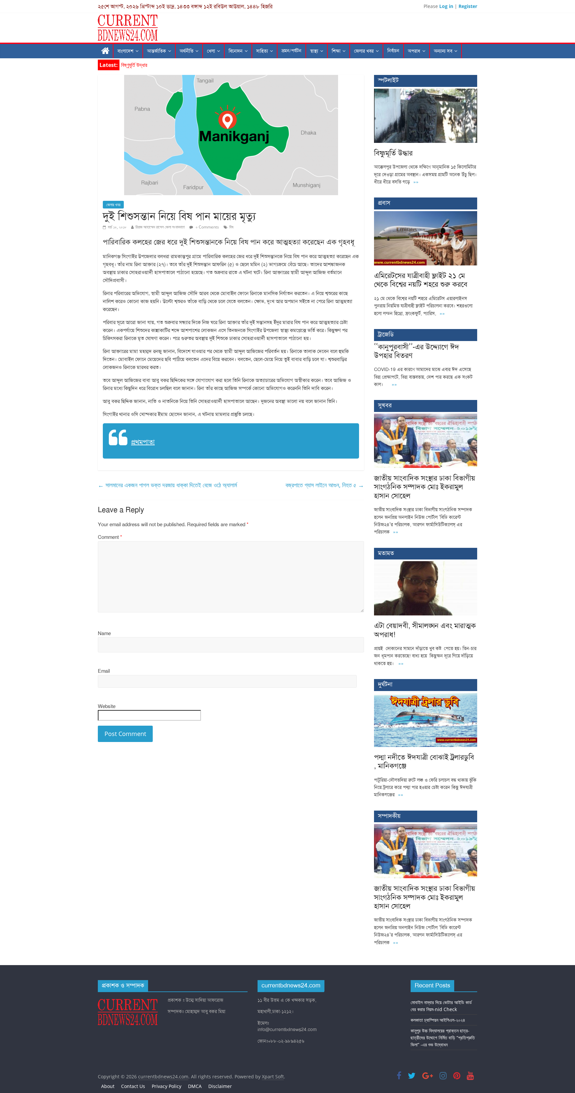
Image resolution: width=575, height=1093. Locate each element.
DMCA (195, 1086)
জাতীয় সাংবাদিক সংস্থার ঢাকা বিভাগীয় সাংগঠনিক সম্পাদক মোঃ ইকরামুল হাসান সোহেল (424, 487)
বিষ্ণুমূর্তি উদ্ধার (134, 65)
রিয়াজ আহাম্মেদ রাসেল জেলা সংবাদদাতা (160, 227)
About (107, 1086)
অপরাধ (414, 51)
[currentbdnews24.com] (105, 51)
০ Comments (207, 227)
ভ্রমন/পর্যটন (291, 51)
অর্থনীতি (186, 51)
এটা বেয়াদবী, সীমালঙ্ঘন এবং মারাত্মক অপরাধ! (425, 630)
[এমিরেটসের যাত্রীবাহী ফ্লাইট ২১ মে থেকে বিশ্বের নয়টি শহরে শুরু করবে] (425, 214)
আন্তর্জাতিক (156, 51)
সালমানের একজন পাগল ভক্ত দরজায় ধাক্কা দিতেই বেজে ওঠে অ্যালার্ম (167, 485)
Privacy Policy (166, 1086)
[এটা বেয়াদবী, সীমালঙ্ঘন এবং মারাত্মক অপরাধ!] (425, 564)
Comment (110, 537)
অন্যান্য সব (443, 51)
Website (106, 706)
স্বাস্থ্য (314, 51)
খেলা (211, 51)
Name (104, 633)
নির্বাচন (393, 51)
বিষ (231, 227)
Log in (446, 6)
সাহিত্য (262, 51)
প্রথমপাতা (143, 442)
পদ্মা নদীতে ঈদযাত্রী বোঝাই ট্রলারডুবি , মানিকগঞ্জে (424, 761)
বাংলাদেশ (125, 51)
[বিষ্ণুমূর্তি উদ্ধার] (425, 92)
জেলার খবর (364, 51)
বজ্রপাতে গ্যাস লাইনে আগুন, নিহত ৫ (325, 485)
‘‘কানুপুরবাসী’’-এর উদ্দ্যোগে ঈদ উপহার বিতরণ (416, 351)
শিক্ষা (336, 51)
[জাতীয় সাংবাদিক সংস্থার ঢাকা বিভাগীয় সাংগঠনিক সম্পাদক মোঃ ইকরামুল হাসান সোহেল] (425, 417)
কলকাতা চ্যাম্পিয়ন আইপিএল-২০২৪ (438, 1020)
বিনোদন (236, 51)
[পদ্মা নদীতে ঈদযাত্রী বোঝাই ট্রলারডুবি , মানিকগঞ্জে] (425, 696)
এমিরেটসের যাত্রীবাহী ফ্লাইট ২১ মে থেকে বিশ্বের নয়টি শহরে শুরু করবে (421, 280)
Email (104, 671)
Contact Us (133, 1086)
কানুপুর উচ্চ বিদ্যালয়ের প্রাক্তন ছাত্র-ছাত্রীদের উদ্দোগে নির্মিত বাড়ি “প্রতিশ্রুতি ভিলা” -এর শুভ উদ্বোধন (443, 1037)
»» (416, 182)
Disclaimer (220, 1086)
